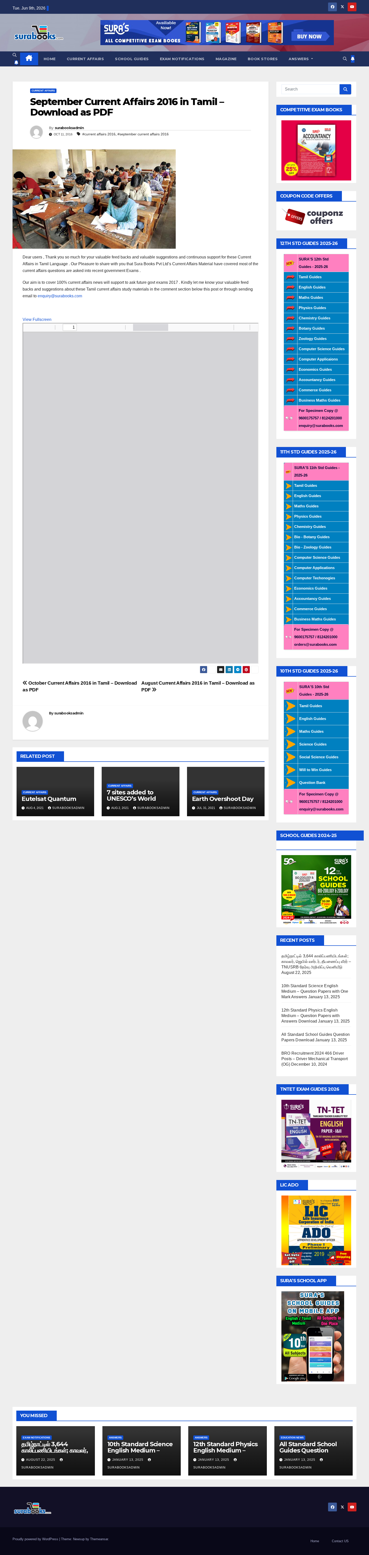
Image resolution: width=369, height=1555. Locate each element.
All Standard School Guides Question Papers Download (308, 1450)
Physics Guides (312, 308)
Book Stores (263, 59)
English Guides (312, 287)
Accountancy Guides (317, 380)
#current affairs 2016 (98, 134)
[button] (15, 55)
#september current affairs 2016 (143, 134)
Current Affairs (85, 59)
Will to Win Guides (315, 770)
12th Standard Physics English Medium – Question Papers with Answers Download (310, 1015)
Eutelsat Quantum (49, 798)
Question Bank (312, 782)
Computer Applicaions (318, 359)
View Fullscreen (37, 319)
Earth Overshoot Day (222, 798)
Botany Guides (312, 328)
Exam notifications (182, 59)
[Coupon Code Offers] (314, 217)
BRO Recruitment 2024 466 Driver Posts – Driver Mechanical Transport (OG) (314, 1058)
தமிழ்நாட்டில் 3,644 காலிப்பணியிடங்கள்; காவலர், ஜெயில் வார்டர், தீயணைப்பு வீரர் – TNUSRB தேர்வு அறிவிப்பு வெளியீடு (316, 961)
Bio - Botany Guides (312, 537)
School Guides (132, 59)
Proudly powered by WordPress (36, 1539)
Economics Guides (315, 369)
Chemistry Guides (314, 318)
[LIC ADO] (316, 1230)
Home (50, 59)
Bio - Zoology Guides (312, 547)
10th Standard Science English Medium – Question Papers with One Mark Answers (314, 991)
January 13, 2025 (128, 1459)
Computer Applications (314, 568)
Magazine (226, 59)
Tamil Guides (310, 277)
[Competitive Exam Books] (316, 150)
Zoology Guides (313, 338)
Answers (299, 59)
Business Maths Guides (319, 400)
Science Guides (313, 744)
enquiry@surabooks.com (60, 296)
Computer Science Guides (322, 349)
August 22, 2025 (41, 1459)
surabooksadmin (69, 128)
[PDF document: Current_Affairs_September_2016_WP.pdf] (141, 493)
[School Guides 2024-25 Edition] (316, 889)
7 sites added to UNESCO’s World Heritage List (131, 798)
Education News (292, 1437)
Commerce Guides (315, 390)
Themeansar (99, 1539)
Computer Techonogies (314, 578)
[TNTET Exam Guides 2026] (316, 1134)
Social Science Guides (318, 757)
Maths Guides (311, 297)
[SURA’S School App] (312, 1336)
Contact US (340, 1541)
